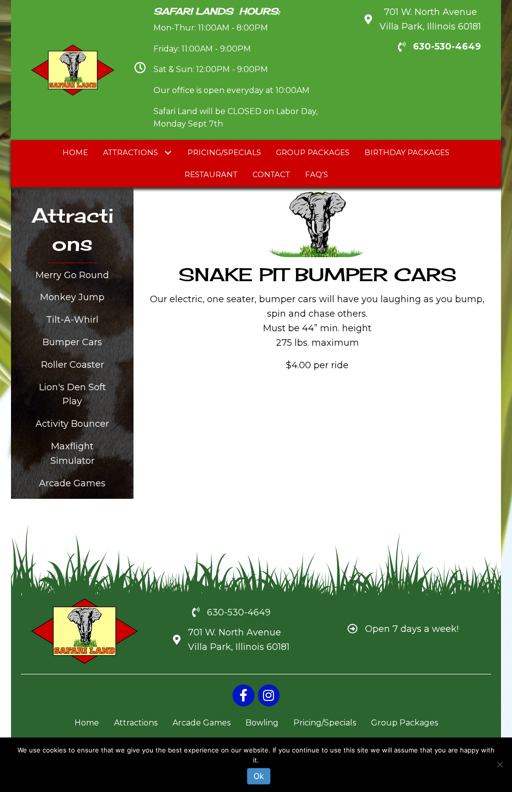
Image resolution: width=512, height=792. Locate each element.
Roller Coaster (72, 364)
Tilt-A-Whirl (72, 319)
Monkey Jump (72, 297)
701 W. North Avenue (234, 632)
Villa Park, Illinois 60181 (239, 646)
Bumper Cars (72, 342)
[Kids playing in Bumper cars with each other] (229, 443)
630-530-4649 (447, 46)
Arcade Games (72, 483)
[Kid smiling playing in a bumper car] (399, 429)
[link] (75, 153)
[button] (167, 152)
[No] (499, 764)
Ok (259, 776)
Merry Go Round (72, 275)
